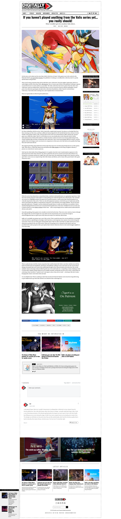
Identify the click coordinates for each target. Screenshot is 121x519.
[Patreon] (94, 13)
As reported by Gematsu (37, 77)
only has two (45, 84)
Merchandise (46, 13)
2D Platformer (35, 325)
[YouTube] (90, 13)
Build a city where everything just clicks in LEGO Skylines (70, 355)
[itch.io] (92, 13)
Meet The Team (55, 512)
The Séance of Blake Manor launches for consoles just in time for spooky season (31, 356)
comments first (76, 383)
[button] (67, 507)
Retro (62, 26)
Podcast (32, 13)
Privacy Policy (61, 512)
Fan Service (42, 325)
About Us (62, 13)
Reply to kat (74, 422)
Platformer (59, 325)
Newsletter (55, 13)
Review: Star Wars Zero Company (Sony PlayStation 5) (76, 483)
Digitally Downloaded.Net (67, 510)
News (59, 26)
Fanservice (49, 325)
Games (24, 13)
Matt (55, 26)
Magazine (38, 13)
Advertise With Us (48, 512)
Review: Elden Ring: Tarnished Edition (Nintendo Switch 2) (60, 483)
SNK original (55, 147)
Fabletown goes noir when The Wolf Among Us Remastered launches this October (51, 356)
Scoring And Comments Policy (70, 512)
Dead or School (38, 207)
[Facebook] (88, 13)
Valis (69, 325)
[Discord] (96, 13)
